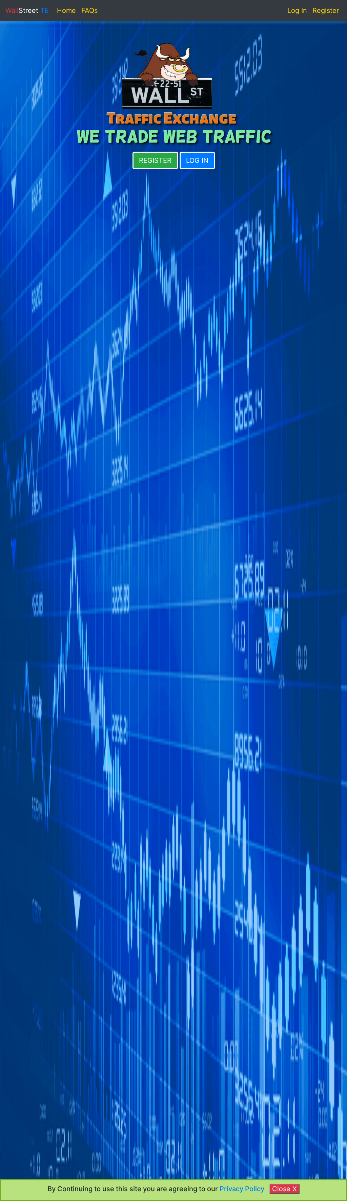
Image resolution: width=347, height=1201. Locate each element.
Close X (284, 1189)
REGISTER (155, 160)
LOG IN (197, 160)
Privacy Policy (244, 1189)
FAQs (89, 10)
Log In (297, 10)
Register (325, 10)
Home (66, 10)
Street (27, 10)
